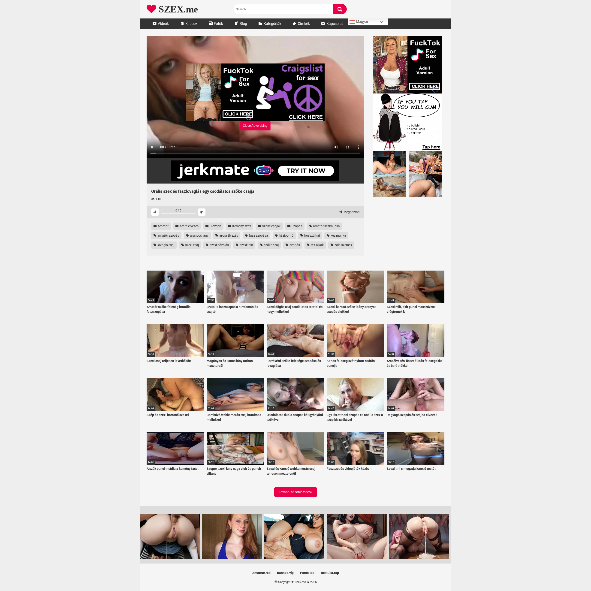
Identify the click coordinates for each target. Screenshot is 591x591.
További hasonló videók (295, 492)
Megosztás (351, 212)
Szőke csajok (270, 226)
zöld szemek (343, 245)
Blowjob (215, 226)
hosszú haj (312, 235)
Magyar (361, 22)
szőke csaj (271, 245)
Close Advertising (255, 125)
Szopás (296, 226)
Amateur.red (261, 573)
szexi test (246, 245)
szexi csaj (191, 245)
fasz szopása (258, 235)
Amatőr (163, 226)
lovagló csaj (165, 245)
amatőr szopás (168, 235)
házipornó (285, 235)
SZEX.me (177, 9)
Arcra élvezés (189, 226)
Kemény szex (241, 226)
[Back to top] (575, 577)
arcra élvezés (228, 235)
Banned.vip (285, 573)
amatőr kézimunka (326, 226)
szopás (294, 245)
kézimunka (338, 235)
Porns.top (307, 573)
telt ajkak (317, 245)
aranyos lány (198, 235)
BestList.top (330, 573)
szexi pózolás (219, 245)
